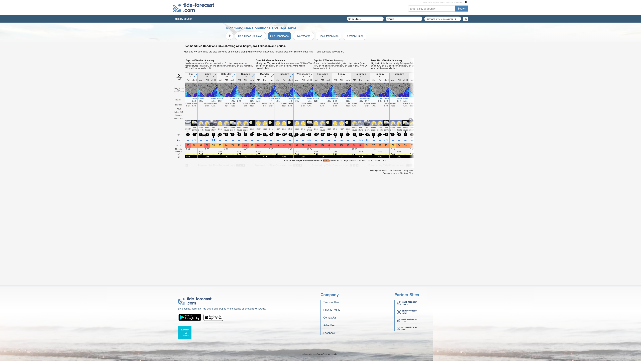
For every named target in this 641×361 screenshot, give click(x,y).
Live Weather (303, 36)
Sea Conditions (279, 36)
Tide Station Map (328, 36)
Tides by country (182, 19)
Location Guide (355, 36)
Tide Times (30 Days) (250, 36)
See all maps (179, 91)
